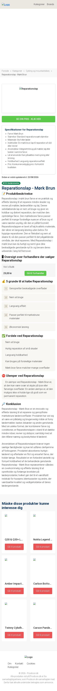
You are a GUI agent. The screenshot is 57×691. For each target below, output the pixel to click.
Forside (5, 71)
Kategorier (39, 4)
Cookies (31, 663)
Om (9, 663)
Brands (50, 4)
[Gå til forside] (6, 3)
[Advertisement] (28, 38)
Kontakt (19, 663)
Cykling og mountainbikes (38, 71)
